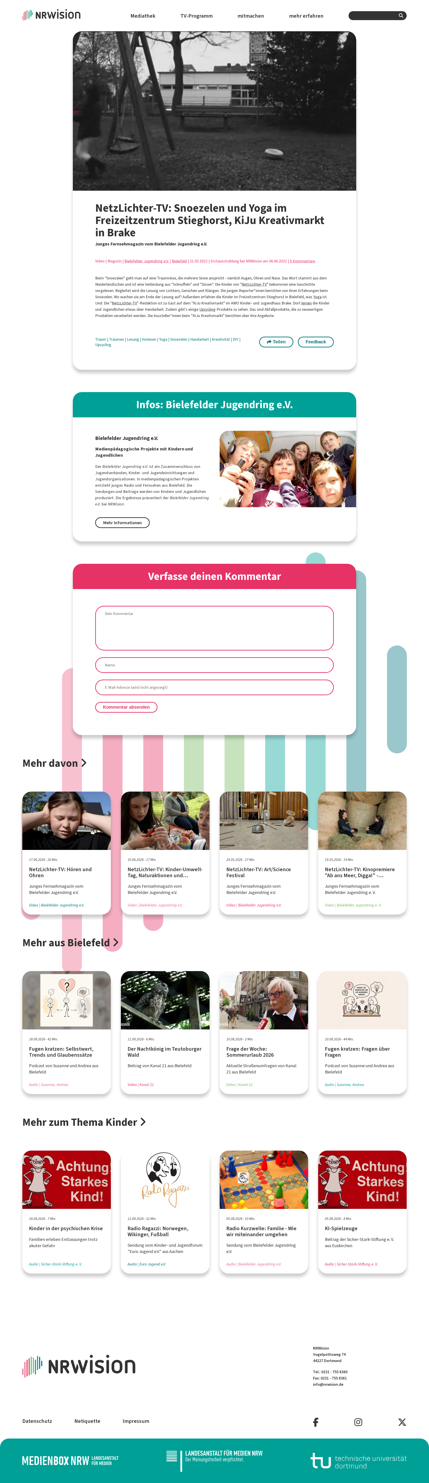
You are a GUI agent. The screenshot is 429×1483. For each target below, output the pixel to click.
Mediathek (143, 15)
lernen (306, 303)
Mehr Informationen (122, 523)
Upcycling (207, 309)
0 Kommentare (302, 261)
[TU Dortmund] (359, 1460)
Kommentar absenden (126, 707)
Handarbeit (200, 339)
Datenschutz (37, 1421)
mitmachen (251, 15)
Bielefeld (179, 261)
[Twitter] (402, 1422)
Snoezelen (179, 339)
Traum (101, 339)
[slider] (204, 187)
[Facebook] (316, 1422)
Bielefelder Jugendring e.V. (146, 261)
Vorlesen (149, 339)
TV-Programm (197, 15)
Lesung (133, 339)
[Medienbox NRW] (70, 1460)
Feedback (316, 341)
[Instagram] (358, 1422)
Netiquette (87, 1421)
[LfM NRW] (214, 1461)
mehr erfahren (306, 15)
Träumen (117, 339)
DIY (236, 339)
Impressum (136, 1421)
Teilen (278, 341)
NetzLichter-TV (254, 284)
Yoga (317, 297)
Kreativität (221, 339)
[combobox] (378, 15)
